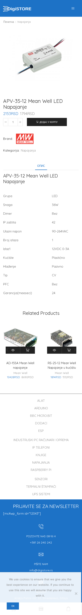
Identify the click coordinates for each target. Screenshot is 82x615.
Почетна (8, 21)
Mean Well (20, 373)
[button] (74, 350)
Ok (13, 606)
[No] (76, 593)
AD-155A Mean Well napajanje (20, 365)
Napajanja (24, 21)
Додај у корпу (49, 122)
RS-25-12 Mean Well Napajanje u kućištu (62, 365)
